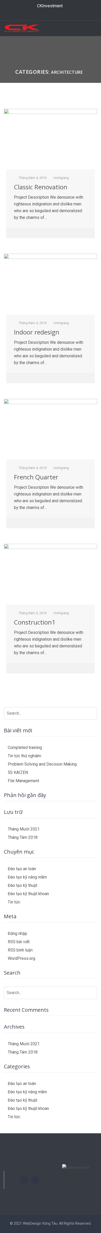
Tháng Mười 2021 (24, 829)
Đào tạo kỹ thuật (22, 885)
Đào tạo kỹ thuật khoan (28, 893)
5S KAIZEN (18, 772)
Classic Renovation (40, 187)
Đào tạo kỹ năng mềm (27, 877)
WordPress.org (21, 958)
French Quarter (36, 477)
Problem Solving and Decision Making (42, 764)
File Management (23, 780)
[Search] (92, 712)
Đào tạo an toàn (22, 868)
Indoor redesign (36, 332)
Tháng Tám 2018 (23, 837)
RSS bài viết (19, 941)
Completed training (25, 747)
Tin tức (14, 902)
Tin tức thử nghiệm (24, 755)
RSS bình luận (20, 950)
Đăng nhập (17, 933)
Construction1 (34, 622)
